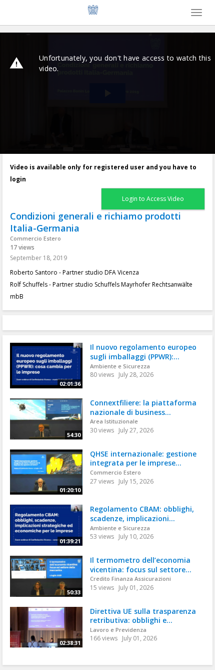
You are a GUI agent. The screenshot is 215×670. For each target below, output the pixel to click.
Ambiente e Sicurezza (120, 366)
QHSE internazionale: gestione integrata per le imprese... (143, 458)
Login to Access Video (153, 198)
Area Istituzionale (114, 421)
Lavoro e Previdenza (118, 629)
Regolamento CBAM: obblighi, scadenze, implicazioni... (142, 513)
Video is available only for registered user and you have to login (103, 173)
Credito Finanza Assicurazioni (130, 578)
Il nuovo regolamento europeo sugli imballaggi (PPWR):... (143, 351)
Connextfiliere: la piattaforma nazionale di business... (143, 407)
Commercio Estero (35, 238)
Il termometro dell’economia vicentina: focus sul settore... (141, 564)
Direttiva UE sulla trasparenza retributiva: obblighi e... (143, 615)
